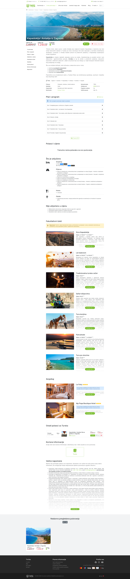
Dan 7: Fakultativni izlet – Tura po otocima (56, 128)
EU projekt (28, 565)
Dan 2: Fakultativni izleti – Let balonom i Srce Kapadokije (59, 109)
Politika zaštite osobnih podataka (60, 567)
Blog (89, 5)
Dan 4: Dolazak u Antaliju (52, 117)
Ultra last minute (62, 5)
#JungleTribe (85, 565)
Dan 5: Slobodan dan (52, 121)
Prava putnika (56, 568)
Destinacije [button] (40, 5)
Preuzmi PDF (76, 138)
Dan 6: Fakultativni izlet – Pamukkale (55, 125)
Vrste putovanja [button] (50, 5)
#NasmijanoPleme (100, 565)
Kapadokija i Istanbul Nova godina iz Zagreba (77, 433)
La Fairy (58, 163)
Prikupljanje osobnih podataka (60, 565)
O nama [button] (94, 5)
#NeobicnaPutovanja (93, 565)
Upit (87, 44)
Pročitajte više (89, 246)
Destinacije (31, 9)
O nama (28, 562)
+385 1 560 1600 (77, 470)
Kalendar (83, 5)
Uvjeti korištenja (56, 563)
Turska (40, 9)
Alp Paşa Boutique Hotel (61, 165)
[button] (31, 1)
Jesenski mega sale (74, 5)
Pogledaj (93, 435)
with (101, 576)
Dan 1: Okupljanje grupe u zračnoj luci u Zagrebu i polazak (60, 105)
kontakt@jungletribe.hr (90, 470)
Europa (36, 9)
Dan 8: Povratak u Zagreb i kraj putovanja (56, 132)
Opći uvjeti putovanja (58, 562)
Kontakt (28, 567)
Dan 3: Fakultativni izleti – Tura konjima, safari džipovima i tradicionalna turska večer (65, 113)
